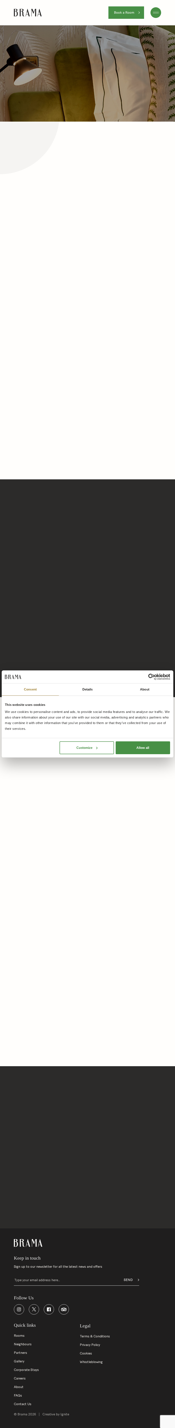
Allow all (142, 747)
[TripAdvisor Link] (64, 1309)
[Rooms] (87, 1194)
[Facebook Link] (49, 1309)
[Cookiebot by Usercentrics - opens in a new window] (151, 677)
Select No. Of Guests (105, 1108)
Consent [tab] (30, 689)
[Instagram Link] (19, 1309)
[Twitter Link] (34, 1309)
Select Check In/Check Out (34, 1108)
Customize (84, 747)
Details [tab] (87, 689)
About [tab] (144, 689)
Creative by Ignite (55, 1414)
